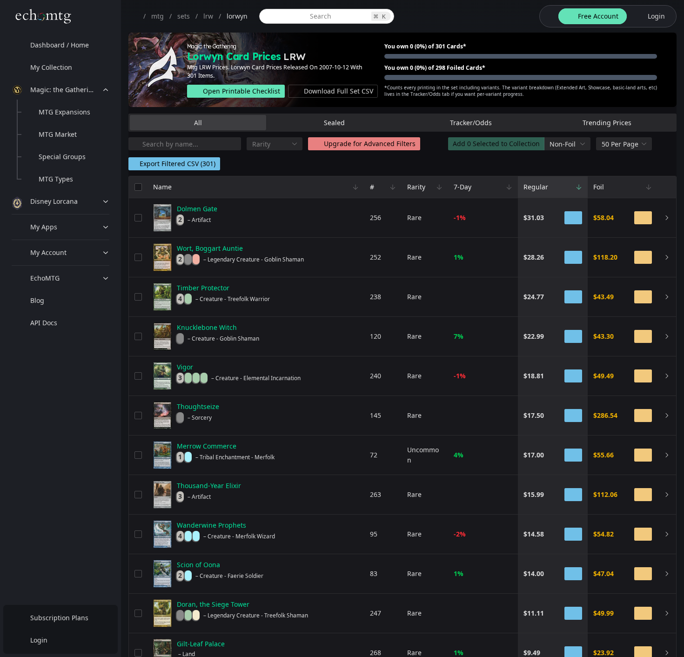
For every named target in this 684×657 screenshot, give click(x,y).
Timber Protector (203, 287)
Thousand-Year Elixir (209, 485)
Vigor (185, 366)
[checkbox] (138, 187)
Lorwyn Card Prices (234, 56)
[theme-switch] (547, 16)
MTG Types (56, 178)
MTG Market (58, 134)
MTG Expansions (64, 111)
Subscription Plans (59, 617)
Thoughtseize (198, 406)
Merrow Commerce (206, 446)
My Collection (51, 67)
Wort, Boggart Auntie (210, 248)
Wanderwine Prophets (211, 525)
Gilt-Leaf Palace (201, 643)
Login (38, 640)
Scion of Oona (198, 564)
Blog (37, 300)
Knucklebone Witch (207, 327)
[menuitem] (60, 45)
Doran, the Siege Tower (213, 604)
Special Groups (62, 156)
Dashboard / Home (59, 44)
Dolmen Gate (197, 208)
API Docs (43, 322)
